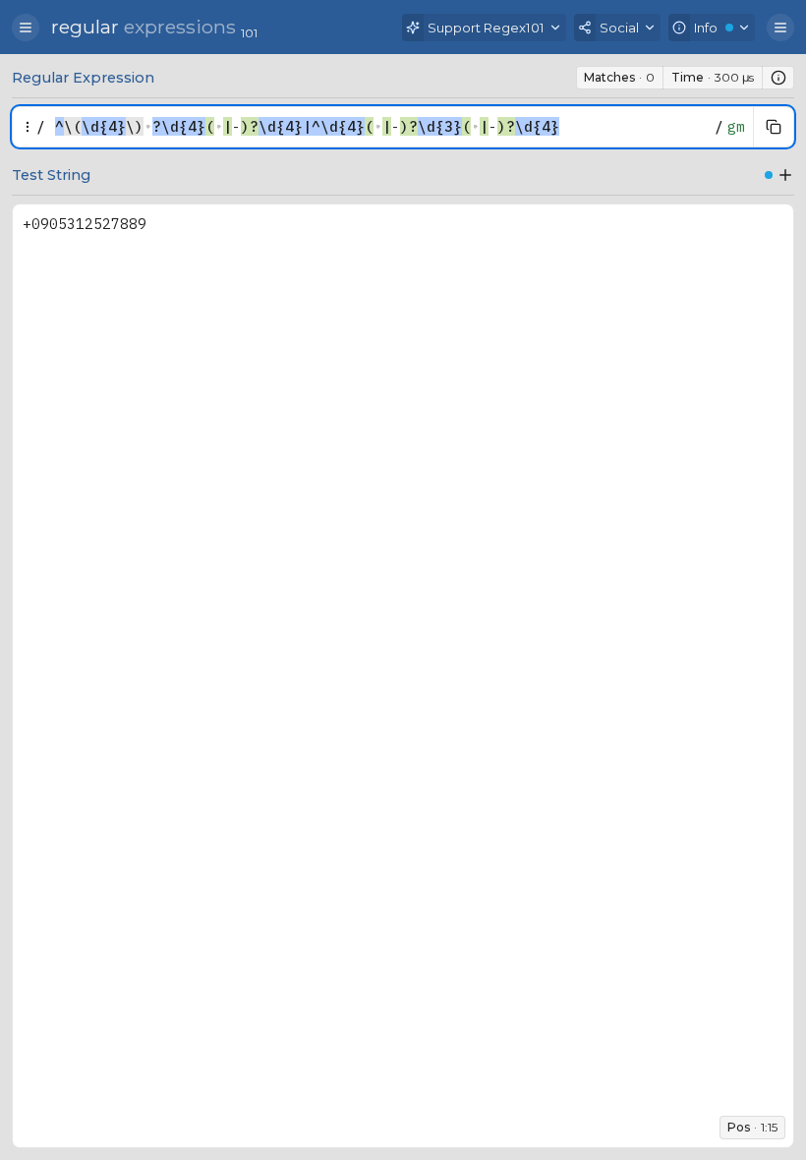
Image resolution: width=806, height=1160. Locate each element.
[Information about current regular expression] (778, 77)
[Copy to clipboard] (773, 126)
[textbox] (380, 127)
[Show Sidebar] (25, 27)
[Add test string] (785, 175)
